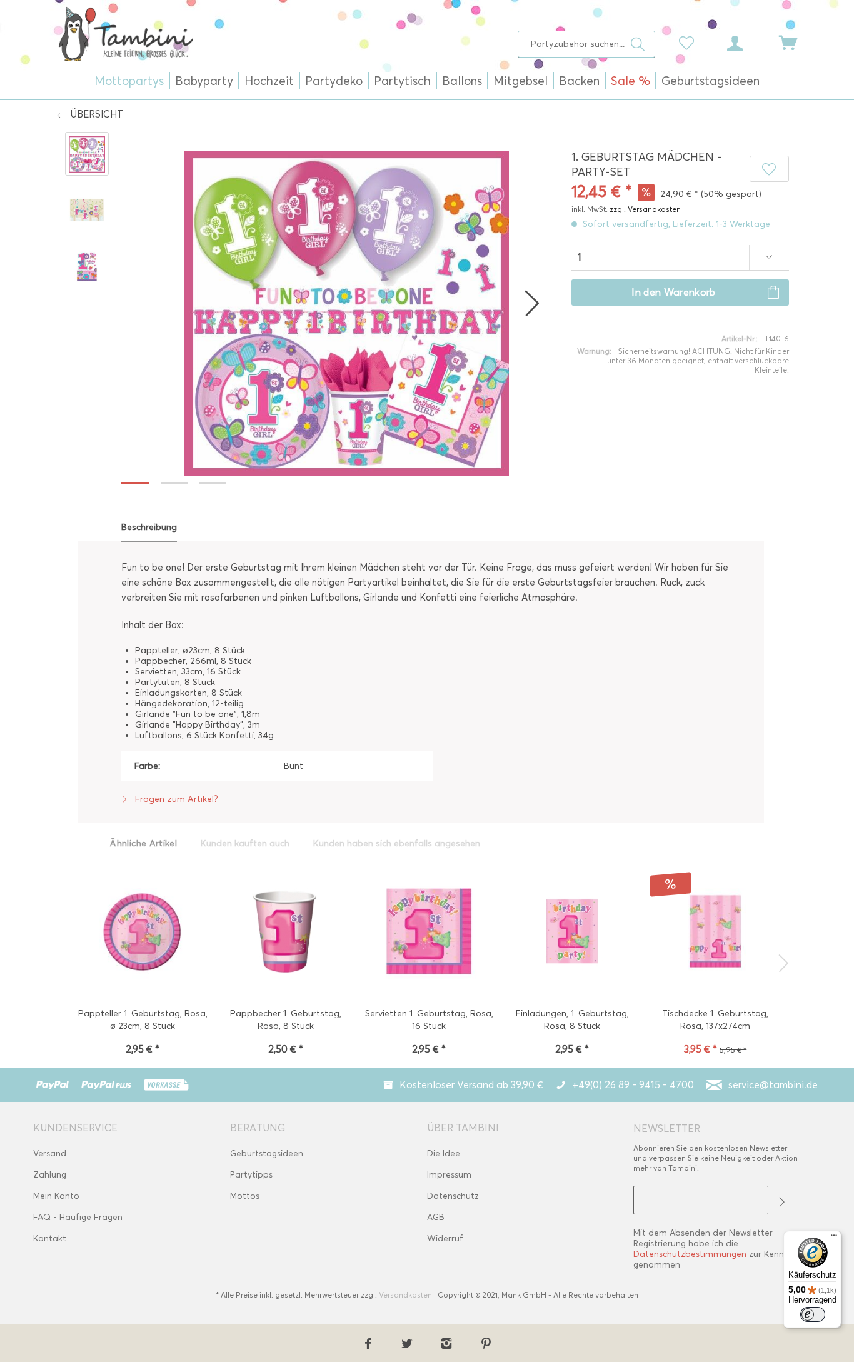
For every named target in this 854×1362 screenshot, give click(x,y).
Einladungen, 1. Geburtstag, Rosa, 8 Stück (572, 1019)
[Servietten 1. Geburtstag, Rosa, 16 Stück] (428, 932)
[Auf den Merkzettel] (769, 169)
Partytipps (251, 1174)
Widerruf (445, 1238)
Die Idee (443, 1153)
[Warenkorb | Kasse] (796, 41)
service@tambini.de (773, 1085)
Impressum (449, 1174)
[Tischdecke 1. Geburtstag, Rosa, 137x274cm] (715, 932)
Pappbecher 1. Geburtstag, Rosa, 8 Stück (285, 1019)
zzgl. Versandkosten (645, 209)
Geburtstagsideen (266, 1153)
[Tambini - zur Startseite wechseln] (125, 33)
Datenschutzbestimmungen (689, 1254)
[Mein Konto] (746, 41)
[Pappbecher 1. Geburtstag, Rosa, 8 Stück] (285, 932)
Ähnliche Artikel (143, 843)
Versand (49, 1153)
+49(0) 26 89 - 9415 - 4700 (633, 1085)
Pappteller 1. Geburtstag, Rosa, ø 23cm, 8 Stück (142, 1019)
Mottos (244, 1196)
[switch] (812, 1314)
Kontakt (49, 1238)
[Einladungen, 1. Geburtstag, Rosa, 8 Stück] (572, 932)
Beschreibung (149, 527)
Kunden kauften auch (245, 843)
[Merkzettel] (689, 41)
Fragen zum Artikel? (175, 799)
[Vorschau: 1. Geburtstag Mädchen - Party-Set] (87, 154)
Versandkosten (405, 1294)
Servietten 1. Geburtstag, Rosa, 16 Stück (429, 1019)
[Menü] (833, 1238)
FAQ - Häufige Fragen (78, 1217)
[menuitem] (587, 44)
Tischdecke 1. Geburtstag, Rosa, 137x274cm (715, 1019)
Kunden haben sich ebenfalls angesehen (396, 843)
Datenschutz (453, 1196)
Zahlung (49, 1174)
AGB (436, 1217)
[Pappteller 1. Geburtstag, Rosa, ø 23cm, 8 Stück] (142, 932)
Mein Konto (56, 1196)
